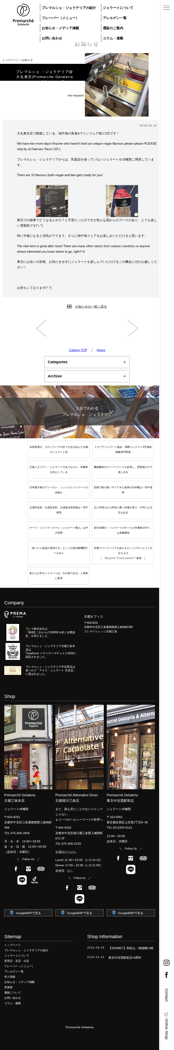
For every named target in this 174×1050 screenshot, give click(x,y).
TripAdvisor (41, 868)
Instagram (28, 868)
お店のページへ (65, 851)
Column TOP (78, 350)
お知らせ (27, 60)
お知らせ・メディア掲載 (60, 28)
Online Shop (166, 1028)
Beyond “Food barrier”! (120, 558)
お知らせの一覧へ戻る (91, 306)
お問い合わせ (52, 38)
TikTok (34, 880)
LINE (22, 880)
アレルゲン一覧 (115, 18)
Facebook (16, 868)
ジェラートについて (118, 8)
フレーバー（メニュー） (60, 18)
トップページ (11, 60)
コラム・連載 (113, 38)
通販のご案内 (113, 28)
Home (101, 350)
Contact (166, 995)
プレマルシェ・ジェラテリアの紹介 (69, 8)
